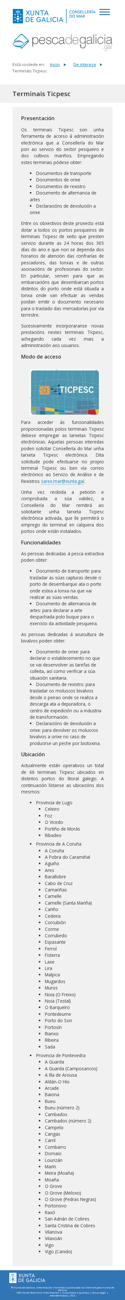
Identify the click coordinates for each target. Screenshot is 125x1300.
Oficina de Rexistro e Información (38, 1292)
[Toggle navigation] (105, 15)
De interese (84, 64)
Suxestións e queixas (75, 1292)
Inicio (55, 64)
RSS (73, 1295)
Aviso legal (99, 1292)
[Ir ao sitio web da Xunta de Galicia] (27, 1278)
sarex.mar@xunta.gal (62, 481)
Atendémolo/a (59, 1295)
